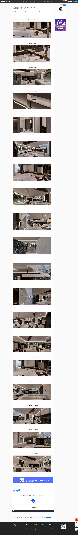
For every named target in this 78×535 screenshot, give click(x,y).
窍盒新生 (14, 492)
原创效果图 (18, 7)
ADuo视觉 (61, 43)
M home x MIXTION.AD (16, 489)
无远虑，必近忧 (15, 491)
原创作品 (28, 7)
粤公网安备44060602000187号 (16, 532)
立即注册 (43, 517)
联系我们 (27, 528)
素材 (38, 1)
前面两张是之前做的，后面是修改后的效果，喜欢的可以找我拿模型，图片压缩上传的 (62, 45)
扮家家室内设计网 (5, 1)
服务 (52, 1)
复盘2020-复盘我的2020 (62, 35)
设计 (30, 1)
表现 (27, 1)
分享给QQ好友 (13, 511)
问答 (48, 1)
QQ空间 (43, 528)
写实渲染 (22, 7)
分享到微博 (15, 511)
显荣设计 (61, 40)
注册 (65, 1)
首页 (23, 1)
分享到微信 (17, 511)
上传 (70, 1)
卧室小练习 (61, 38)
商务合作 (50, 528)
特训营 (35, 528)
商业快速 (34, 7)
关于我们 (27, 524)
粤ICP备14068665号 (22, 532)
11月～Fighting (61, 41)
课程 (44, 1)
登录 (62, 1)
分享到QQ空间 (18, 511)
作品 (15, 7)
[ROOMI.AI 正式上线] (60, 25)
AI (41, 1)
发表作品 (76, 1)
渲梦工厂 (35, 529)
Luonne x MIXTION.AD (16, 490)
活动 (34, 1)
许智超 (24, 495)
